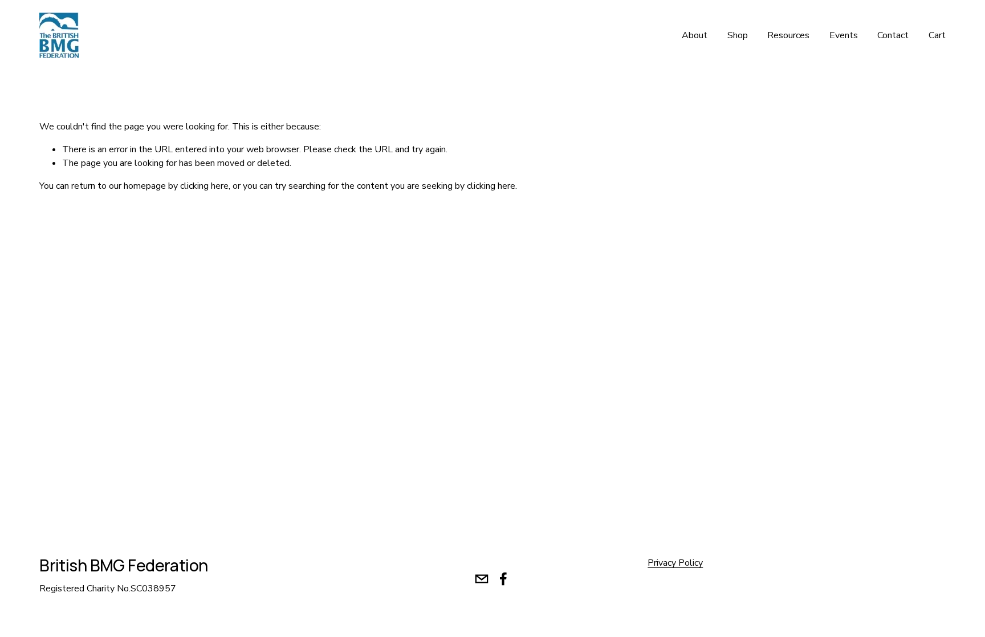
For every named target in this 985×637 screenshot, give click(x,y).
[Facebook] (503, 579)
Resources (788, 35)
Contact (893, 35)
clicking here (204, 186)
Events (843, 35)
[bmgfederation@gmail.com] (482, 579)
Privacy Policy (675, 563)
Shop (737, 35)
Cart (937, 35)
